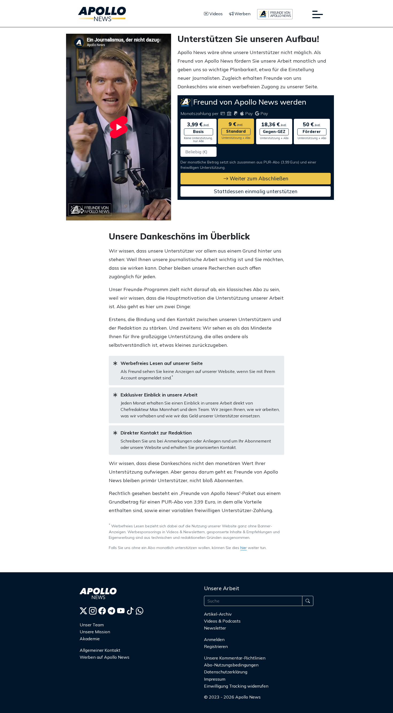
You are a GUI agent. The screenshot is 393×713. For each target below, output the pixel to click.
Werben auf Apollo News (104, 657)
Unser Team (92, 624)
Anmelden (215, 639)
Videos (215, 13)
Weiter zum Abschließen (258, 178)
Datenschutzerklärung (225, 671)
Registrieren (216, 646)
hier (243, 547)
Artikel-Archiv (218, 614)
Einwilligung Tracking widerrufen (236, 686)
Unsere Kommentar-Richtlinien (234, 658)
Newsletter (215, 628)
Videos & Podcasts (222, 621)
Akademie (90, 638)
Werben (242, 13)
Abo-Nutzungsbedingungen (231, 665)
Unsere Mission (95, 631)
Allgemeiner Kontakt (100, 650)
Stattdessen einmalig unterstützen (255, 191)
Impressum (214, 679)
